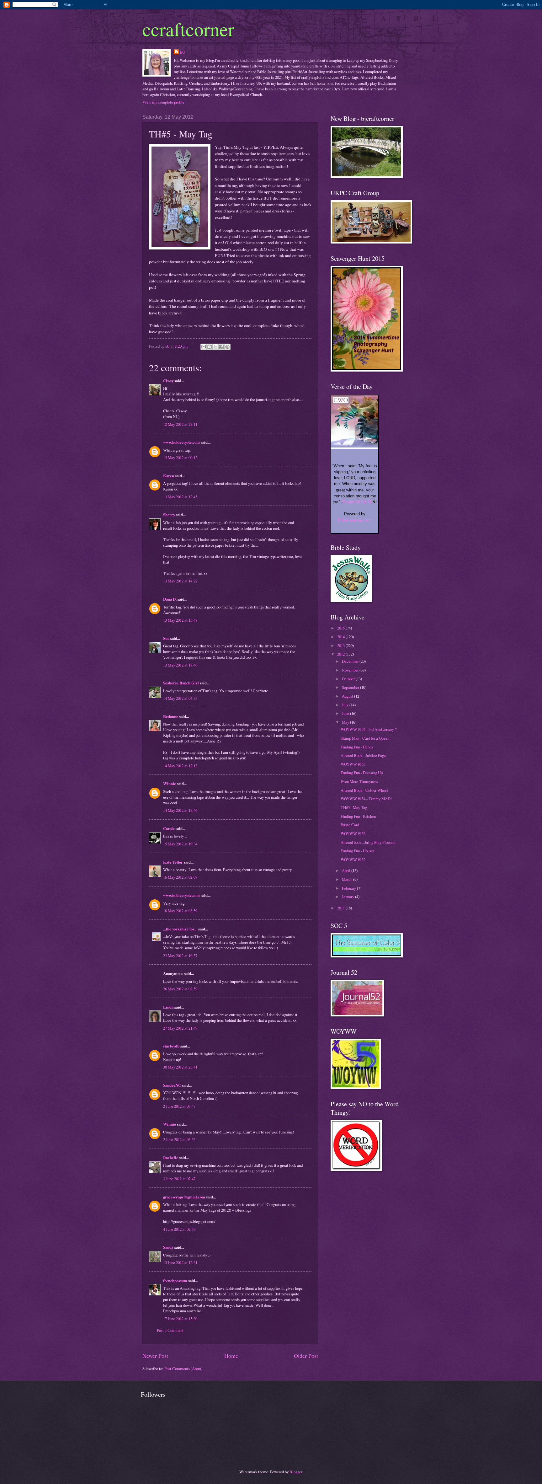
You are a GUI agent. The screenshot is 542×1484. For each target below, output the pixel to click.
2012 (341, 654)
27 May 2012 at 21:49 (180, 1028)
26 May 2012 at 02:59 (180, 989)
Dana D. (170, 599)
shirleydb (171, 1046)
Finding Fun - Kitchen (358, 816)
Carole (169, 828)
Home (231, 1355)
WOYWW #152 (353, 859)
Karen (168, 476)
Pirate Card (350, 825)
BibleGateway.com (355, 520)
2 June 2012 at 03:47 (179, 1106)
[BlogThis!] (209, 347)
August (348, 696)
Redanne (170, 716)
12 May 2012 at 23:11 (180, 424)
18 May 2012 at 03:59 (180, 910)
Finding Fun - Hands (357, 747)
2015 (341, 628)
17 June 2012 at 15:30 (180, 1318)
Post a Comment (170, 1330)
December (350, 661)
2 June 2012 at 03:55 (179, 1139)
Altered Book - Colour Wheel (364, 790)
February (349, 888)
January (348, 896)
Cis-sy (168, 380)
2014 (341, 637)
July (345, 705)
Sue (166, 638)
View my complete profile (163, 102)
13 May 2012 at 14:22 (180, 581)
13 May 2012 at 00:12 (180, 457)
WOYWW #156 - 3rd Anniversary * (369, 729)
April (346, 870)
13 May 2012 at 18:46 (180, 665)
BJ (182, 52)
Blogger (296, 1472)
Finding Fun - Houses (358, 851)
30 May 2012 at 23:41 (180, 1067)
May (346, 722)
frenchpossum (175, 1280)
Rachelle (170, 1157)
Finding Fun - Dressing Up (362, 772)
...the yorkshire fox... (180, 929)
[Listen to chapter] (375, 502)
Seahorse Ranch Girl (181, 683)
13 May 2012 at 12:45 (180, 497)
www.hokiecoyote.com (181, 442)
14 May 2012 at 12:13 (180, 766)
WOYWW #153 (353, 833)
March (347, 879)
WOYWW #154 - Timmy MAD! (366, 798)
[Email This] (203, 347)
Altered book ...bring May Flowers (368, 842)
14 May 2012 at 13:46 (180, 810)
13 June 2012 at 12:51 (180, 1262)
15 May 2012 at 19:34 (180, 844)
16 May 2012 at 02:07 (180, 877)
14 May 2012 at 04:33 (180, 698)
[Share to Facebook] (221, 347)
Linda (168, 1007)
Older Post (306, 1355)
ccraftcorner (188, 28)
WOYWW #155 (353, 764)
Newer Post (155, 1355)
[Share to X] (215, 347)
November (350, 670)
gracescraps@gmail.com (184, 1197)
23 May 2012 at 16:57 (180, 955)
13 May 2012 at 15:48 (180, 620)
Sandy (168, 1247)
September (351, 687)
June (346, 713)
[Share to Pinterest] (227, 347)
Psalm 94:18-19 (357, 502)
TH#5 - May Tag (354, 807)
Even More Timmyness (359, 781)
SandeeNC (172, 1085)
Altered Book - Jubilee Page (363, 755)
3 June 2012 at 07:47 (179, 1178)
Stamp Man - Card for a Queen (365, 738)
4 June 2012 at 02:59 (179, 1229)
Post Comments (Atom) (183, 1368)
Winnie (169, 783)
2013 (341, 645)
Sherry (169, 514)
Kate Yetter (173, 862)
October (349, 679)
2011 (341, 908)
